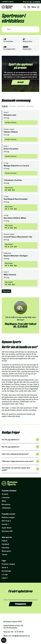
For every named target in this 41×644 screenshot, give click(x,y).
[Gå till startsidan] (7, 7)
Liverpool (6, 497)
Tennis (4, 554)
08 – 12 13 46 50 (20, 326)
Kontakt (20, 82)
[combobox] (20, 29)
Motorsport (6, 551)
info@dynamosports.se (21, 636)
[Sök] (25, 7)
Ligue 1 (5, 578)
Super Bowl (6, 528)
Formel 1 (12, 106)
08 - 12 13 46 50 (35, 2)
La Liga (5, 574)
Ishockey (30, 106)
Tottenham (6, 508)
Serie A (5, 567)
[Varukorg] (29, 7)
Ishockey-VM (7, 531)
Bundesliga (6, 571)
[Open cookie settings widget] (3, 640)
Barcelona (6, 504)
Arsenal (5, 494)
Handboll (21, 106)
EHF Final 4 (6, 521)
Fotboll (5, 106)
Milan (4, 501)
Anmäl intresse (10, 122)
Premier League (8, 564)
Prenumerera (20, 604)
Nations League (8, 517)
